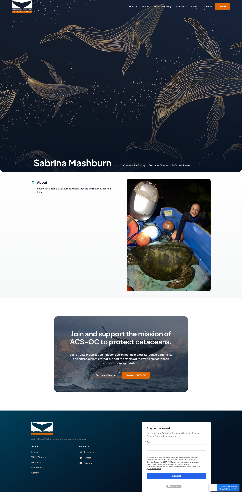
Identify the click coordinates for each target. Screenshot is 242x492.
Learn (194, 6)
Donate (222, 6)
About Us (132, 6)
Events (145, 6)
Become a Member (106, 375)
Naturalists (181, 6)
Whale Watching (162, 6)
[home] (22, 6)
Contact (206, 6)
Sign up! (176, 475)
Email (149, 442)
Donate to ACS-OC (135, 375)
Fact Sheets (37, 467)
